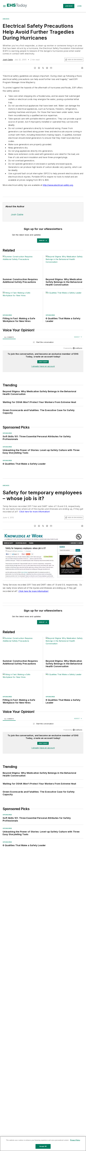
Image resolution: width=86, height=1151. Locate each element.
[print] (82, 68)
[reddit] (47, 68)
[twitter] (43, 68)
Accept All (43, 1146)
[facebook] (35, 68)
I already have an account (43, 366)
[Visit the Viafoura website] (77, 348)
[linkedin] (39, 68)
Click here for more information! (34, 511)
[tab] (9, 337)
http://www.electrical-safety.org (58, 185)
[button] (4, 6)
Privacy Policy (75, 1140)
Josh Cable (8, 60)
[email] (51, 68)
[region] (43, 342)
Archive (6, 19)
